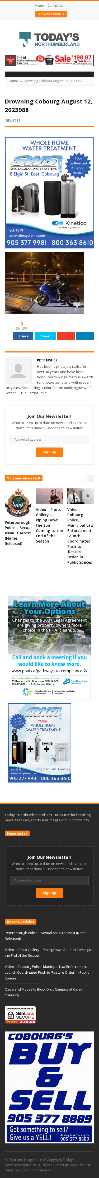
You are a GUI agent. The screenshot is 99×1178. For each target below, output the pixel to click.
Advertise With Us (51, 14)
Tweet (45, 336)
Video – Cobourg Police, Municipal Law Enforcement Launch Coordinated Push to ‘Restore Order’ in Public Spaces (80, 536)
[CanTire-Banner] (49, 60)
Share (23, 336)
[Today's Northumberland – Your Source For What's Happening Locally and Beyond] (49, 40)
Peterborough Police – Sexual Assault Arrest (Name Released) (18, 533)
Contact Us (55, 5)
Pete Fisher (47, 360)
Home (39, 5)
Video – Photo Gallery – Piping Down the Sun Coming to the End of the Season (49, 525)
